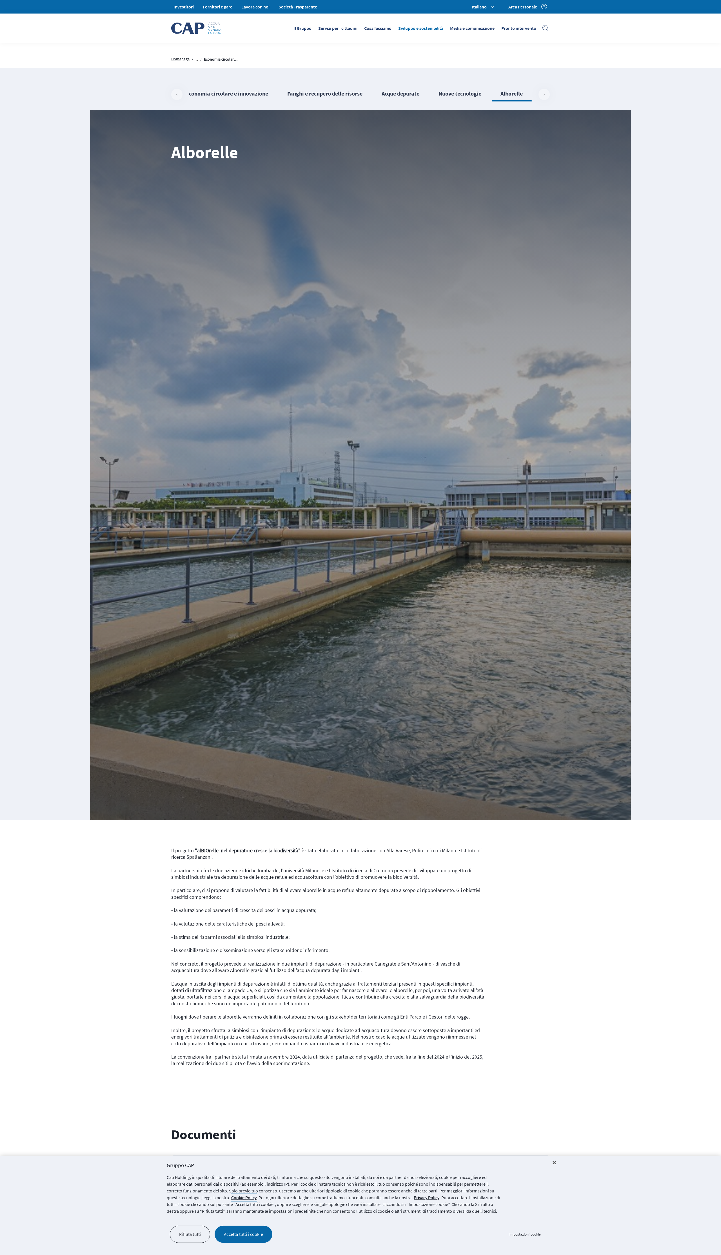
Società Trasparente (298, 7)
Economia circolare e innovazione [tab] (227, 93)
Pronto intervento (518, 28)
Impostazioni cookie (524, 1234)
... (196, 59)
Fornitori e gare (217, 7)
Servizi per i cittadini (337, 28)
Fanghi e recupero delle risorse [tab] (324, 93)
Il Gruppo (302, 28)
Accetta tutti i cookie (243, 1234)
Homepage (180, 58)
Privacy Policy (426, 1197)
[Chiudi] (554, 1162)
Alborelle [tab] (511, 93)
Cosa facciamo (377, 28)
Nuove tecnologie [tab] (460, 93)
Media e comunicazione (472, 28)
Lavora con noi (255, 7)
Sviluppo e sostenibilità (420, 28)
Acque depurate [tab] (400, 93)
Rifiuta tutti (190, 1234)
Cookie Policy (244, 1197)
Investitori (183, 7)
